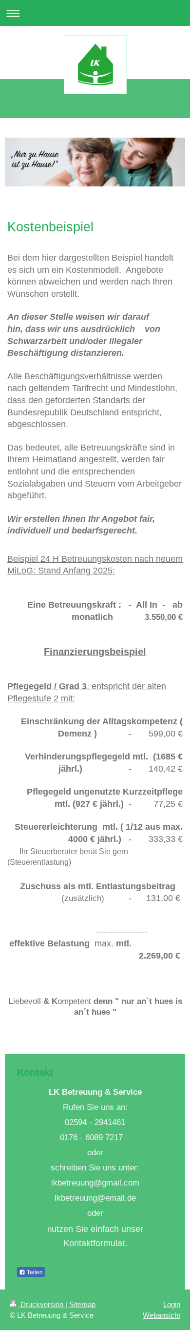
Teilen (34, 1272)
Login (171, 1304)
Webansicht (161, 1315)
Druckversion (42, 1304)
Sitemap (82, 1304)
